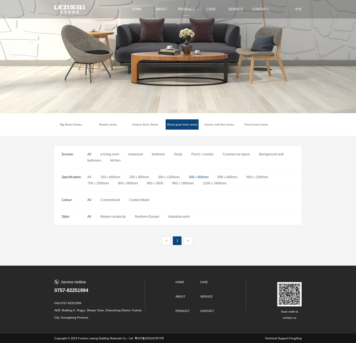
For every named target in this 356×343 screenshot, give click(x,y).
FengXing (295, 338)
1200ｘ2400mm (214, 183)
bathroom (94, 160)
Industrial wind (179, 216)
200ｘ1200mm (169, 177)
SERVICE (235, 9)
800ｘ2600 (155, 183)
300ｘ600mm (198, 177)
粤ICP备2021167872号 (149, 338)
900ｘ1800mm (183, 183)
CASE (211, 9)
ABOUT (161, 9)
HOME (137, 9)
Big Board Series (71, 124)
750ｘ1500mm (98, 183)
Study (178, 154)
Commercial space (236, 154)
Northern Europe (147, 216)
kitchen (115, 160)
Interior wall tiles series (219, 124)
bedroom (158, 154)
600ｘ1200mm (257, 177)
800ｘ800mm (128, 183)
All (89, 154)
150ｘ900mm (139, 177)
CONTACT (260, 9)
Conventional (110, 200)
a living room (109, 154)
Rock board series (256, 124)
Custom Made (139, 200)
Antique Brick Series (145, 124)
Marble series (108, 124)
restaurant (135, 154)
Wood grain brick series (182, 124)
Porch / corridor (202, 154)
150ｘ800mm (110, 177)
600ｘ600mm (227, 177)
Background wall (271, 154)
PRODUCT (186, 9)
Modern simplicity (113, 216)
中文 (298, 9)
